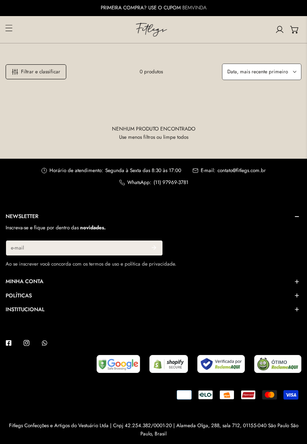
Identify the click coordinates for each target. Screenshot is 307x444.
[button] (294, 29)
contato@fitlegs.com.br (242, 170)
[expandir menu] (8, 28)
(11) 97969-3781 (171, 182)
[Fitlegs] (152, 29)
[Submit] (153, 247)
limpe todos (175, 137)
